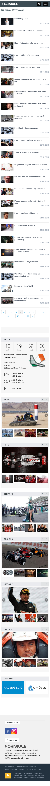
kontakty (37, 769)
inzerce (30, 769)
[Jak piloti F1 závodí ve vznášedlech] (25, 415)
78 (28, 316)
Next (46, 415)
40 (8, 316)
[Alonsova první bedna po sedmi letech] (25, 600)
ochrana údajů (10, 767)
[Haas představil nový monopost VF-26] (25, 460)
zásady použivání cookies (26, 767)
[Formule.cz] (10, 4)
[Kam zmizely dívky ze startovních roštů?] (25, 509)
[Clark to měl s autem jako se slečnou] (25, 645)
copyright (22, 769)
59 (18, 316)
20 (42, 312)
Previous (4, 415)
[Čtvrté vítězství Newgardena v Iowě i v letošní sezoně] (25, 555)
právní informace (11, 769)
